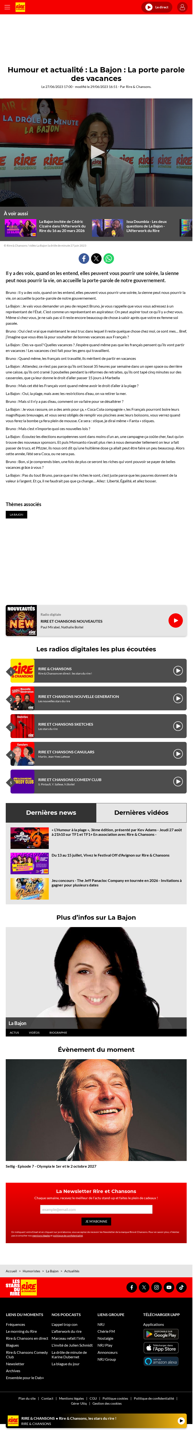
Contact (47, 1398)
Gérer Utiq (79, 1403)
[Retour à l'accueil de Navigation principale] (20, 7)
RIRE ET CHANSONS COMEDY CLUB (69, 779)
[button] (96, 152)
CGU (93, 1398)
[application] (96, 152)
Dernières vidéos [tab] (141, 812)
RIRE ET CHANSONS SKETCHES (65, 724)
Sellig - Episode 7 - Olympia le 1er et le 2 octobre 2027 (51, 1166)
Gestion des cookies (107, 1403)
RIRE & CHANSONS (55, 668)
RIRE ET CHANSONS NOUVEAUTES (72, 621)
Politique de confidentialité (154, 1398)
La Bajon (17, 1023)
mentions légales (41, 1235)
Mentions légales (71, 1398)
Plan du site (27, 1398)
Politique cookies (115, 1398)
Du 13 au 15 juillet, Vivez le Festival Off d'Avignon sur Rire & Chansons (110, 855)
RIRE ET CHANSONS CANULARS (66, 752)
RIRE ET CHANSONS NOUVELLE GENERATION (78, 696)
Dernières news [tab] (51, 812)
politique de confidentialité (68, 1235)
